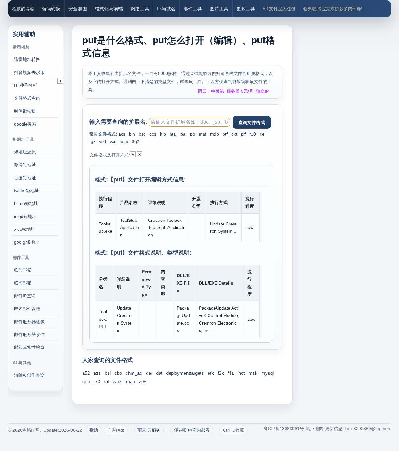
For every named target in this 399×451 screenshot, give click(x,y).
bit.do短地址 (26, 203)
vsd (102, 141)
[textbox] (189, 122)
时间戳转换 (25, 111)
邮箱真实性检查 (29, 347)
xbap (130, 381)
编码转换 (51, 8)
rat (106, 381)
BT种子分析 (25, 85)
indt (241, 373)
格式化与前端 (109, 8)
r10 (252, 133)
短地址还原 (25, 151)
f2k (221, 373)
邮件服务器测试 (29, 321)
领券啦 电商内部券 (192, 430)
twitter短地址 (26, 190)
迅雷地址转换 (27, 59)
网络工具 (140, 8)
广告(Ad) (115, 430)
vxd (113, 141)
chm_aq (134, 373)
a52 (86, 373)
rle (262, 133)
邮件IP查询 (25, 295)
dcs (152, 133)
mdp (214, 133)
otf (225, 133)
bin (132, 133)
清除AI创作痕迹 (29, 375)
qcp (86, 381)
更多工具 (245, 8)
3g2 (135, 141)
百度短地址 (25, 177)
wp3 (117, 381)
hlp (163, 133)
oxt (234, 133)
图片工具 (219, 8)
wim (124, 141)
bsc (142, 133)
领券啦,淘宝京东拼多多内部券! (332, 8)
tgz (92, 141)
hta (173, 133)
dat (159, 373)
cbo (118, 373)
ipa (182, 133)
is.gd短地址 (25, 216)
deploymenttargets (185, 373)
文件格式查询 (27, 98)
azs (97, 373)
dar (149, 373)
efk (211, 373)
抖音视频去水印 (29, 72)
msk (252, 373)
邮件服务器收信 (29, 334)
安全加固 (77, 8)
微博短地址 (25, 164)
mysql (267, 373)
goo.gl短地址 (26, 242)
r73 (97, 381)
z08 (142, 381)
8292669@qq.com (371, 428)
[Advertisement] (347, 109)
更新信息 (334, 428)
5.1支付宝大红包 (279, 8)
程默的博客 (23, 8)
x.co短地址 (24, 229)
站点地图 (314, 428)
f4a (231, 373)
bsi (108, 373)
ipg (192, 133)
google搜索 (25, 123)
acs (121, 133)
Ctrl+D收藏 (233, 430)
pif (243, 133)
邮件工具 (192, 8)
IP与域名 (166, 8)
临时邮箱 (22, 269)
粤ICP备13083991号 (284, 428)
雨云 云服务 (149, 430)
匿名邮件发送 (27, 308)
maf (202, 133)
